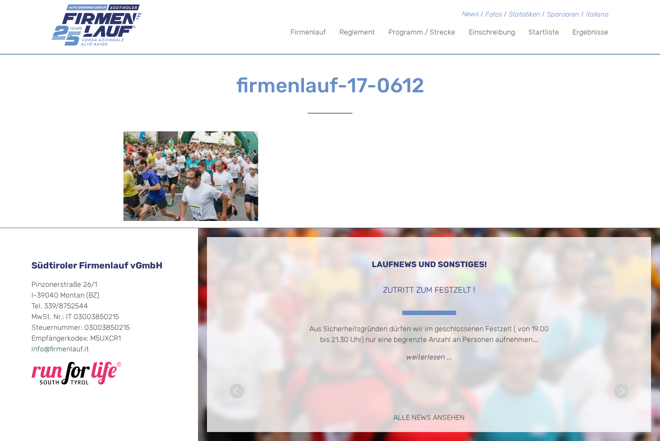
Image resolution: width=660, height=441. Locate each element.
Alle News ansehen (429, 418)
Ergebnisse (590, 32)
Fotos (493, 15)
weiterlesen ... (429, 357)
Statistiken (524, 15)
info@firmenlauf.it (60, 349)
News (470, 14)
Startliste (543, 32)
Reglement (357, 32)
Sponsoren (563, 15)
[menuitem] (597, 15)
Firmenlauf (308, 32)
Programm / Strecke (421, 32)
